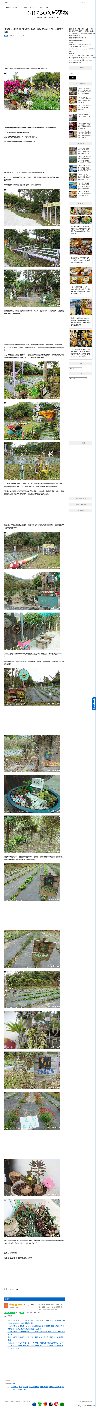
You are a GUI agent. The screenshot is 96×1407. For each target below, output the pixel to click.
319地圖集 (24, 7)
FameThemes (89, 1401)
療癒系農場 (44, 1387)
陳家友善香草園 (55, 1387)
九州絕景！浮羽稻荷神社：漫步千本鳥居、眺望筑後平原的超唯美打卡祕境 (35, 1343)
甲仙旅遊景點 (34, 1387)
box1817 (12, 35)
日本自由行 (48, 7)
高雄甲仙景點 (21, 1389)
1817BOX (14, 1387)
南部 (6, 35)
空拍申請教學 (7, 7)
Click (94, 703)
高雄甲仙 (11, 1389)
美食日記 (32, 7)
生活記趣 (40, 7)
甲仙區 (25, 1387)
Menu (7, 2)
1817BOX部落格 (48, 13)
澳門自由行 (16, 7)
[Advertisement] (34, 52)
